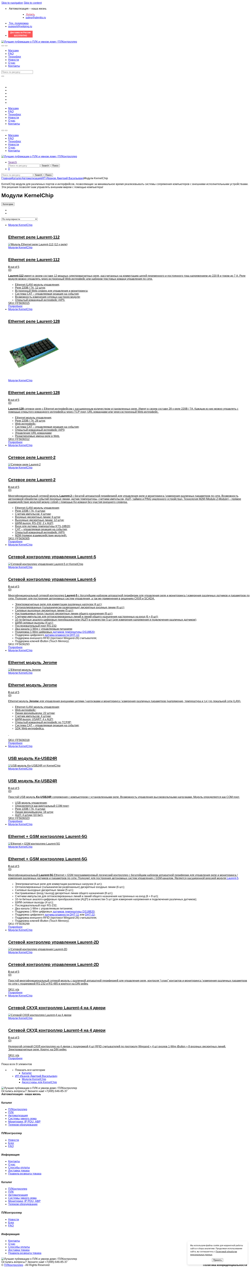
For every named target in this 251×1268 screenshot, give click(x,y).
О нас (11, 62)
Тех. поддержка (18, 23)
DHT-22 (90, 914)
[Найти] (2, 76)
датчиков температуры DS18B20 (73, 632)
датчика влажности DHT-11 (62, 635)
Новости (13, 59)
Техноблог (14, 56)
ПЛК (11, 1112)
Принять (217, 1260)
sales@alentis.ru (36, 17)
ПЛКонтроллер (17, 1109)
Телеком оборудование (23, 1124)
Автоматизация (31, 178)
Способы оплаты (19, 1167)
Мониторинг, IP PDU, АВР (24, 1121)
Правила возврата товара (24, 1173)
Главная (6, 178)
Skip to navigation (12, 2)
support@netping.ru (20, 26)
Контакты (14, 65)
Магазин (13, 50)
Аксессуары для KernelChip (39, 1082)
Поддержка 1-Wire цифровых (34, 632)
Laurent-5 (232, 878)
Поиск (55, 165)
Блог (11, 1143)
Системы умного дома (22, 1118)
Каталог (17, 178)
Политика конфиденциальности (225, 1265)
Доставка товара (19, 1170)
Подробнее (15, 306)
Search (12, 162)
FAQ (11, 53)
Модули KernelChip (20, 225)
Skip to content (33, 2)
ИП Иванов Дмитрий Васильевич (62, 178)
